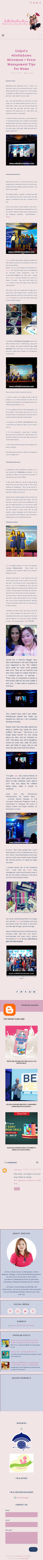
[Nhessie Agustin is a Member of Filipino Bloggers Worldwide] (21, 1441)
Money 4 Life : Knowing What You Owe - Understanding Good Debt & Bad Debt (25, 1341)
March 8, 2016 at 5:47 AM (32, 1169)
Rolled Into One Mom (24, 1556)
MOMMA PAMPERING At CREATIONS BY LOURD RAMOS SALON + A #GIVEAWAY (25, 1363)
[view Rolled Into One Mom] (21, 1325)
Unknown (18, 1169)
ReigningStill (24, 1558)
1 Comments (30, 73)
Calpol (8, 260)
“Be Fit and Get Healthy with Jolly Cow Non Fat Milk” (21, 1062)
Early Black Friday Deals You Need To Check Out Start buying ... (21, 1149)
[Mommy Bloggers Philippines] (21, 1462)
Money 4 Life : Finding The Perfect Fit (24, 1351)
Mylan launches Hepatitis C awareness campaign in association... (21, 1105)
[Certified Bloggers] (21, 1497)
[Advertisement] (22, 1395)
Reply (17, 1189)
